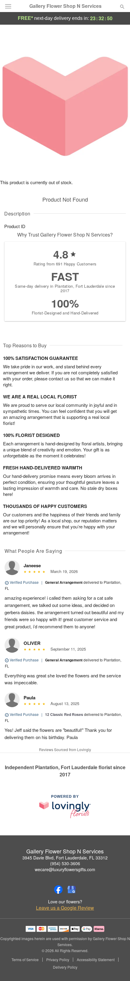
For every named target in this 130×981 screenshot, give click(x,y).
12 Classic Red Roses (64, 714)
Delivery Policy (65, 967)
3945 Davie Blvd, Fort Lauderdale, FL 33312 (65, 858)
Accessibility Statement (96, 959)
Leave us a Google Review (65, 908)
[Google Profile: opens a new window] (71, 889)
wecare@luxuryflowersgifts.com (65, 869)
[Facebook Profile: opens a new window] (58, 889)
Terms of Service (25, 959)
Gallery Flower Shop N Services (65, 6)
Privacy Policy (57, 959)
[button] (117, 967)
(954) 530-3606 (65, 863)
